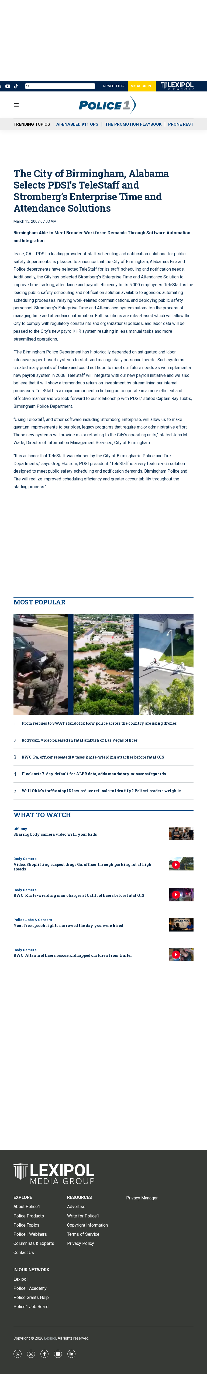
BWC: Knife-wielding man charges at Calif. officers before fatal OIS (78, 895)
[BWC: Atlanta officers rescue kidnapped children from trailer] (181, 955)
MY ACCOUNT (142, 86)
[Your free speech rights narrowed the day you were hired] (181, 925)
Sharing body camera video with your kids (55, 834)
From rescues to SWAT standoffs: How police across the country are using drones (99, 723)
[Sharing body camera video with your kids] (181, 834)
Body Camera (25, 859)
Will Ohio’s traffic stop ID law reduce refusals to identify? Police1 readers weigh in (102, 791)
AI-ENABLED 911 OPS (77, 124)
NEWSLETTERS (114, 86)
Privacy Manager (142, 1198)
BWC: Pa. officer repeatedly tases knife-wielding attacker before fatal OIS (93, 757)
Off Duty (20, 829)
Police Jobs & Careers (32, 920)
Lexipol (50, 1338)
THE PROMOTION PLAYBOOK (133, 124)
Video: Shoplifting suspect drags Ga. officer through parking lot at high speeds (82, 867)
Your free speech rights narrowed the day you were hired (68, 925)
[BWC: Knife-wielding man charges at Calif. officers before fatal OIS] (181, 895)
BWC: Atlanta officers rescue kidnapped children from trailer (72, 955)
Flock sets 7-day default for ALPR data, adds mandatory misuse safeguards (94, 774)
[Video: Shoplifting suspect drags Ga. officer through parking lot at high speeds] (181, 863)
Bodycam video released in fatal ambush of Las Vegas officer (79, 740)
